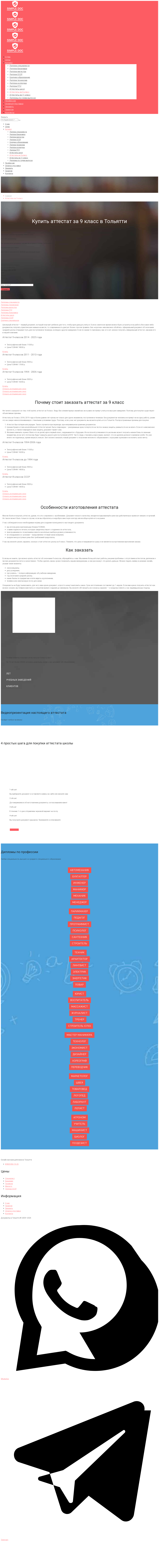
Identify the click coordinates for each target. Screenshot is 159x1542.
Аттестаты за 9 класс (19, 92)
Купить (5, 352)
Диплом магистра (18, 71)
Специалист (10, 1178)
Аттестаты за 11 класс (20, 95)
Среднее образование (20, 77)
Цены (7, 60)
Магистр (8, 1186)
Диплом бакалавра (18, 68)
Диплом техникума (18, 80)
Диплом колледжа (18, 83)
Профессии (10, 101)
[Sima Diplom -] (15, 20)
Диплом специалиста (19, 65)
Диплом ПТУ (15, 86)
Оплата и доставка (14, 104)
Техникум (9, 1184)
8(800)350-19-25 (12, 1164)
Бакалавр (9, 1181)
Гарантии (9, 109)
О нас (8, 57)
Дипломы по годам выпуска (23, 98)
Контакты (9, 112)
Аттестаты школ (17, 89)
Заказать (9, 106)
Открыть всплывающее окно (14, 389)
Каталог (9, 63)
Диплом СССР (16, 74)
